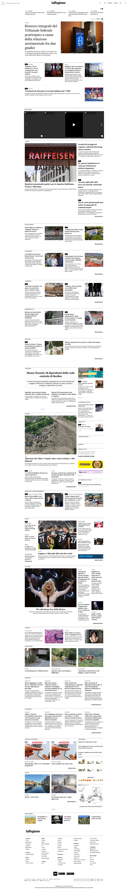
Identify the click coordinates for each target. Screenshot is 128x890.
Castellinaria (60, 851)
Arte (43, 863)
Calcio (43, 842)
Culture (44, 861)
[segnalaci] (105, 3)
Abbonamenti (27, 879)
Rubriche (76, 843)
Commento (60, 859)
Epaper (115, 3)
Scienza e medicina (94, 840)
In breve (92, 861)
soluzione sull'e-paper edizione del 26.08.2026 (90, 806)
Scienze (60, 844)
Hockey (43, 840)
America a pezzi (29, 863)
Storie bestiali (77, 850)
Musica (59, 847)
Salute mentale (77, 861)
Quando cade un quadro (79, 859)
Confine (27, 859)
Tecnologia (76, 849)
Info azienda (93, 863)
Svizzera (27, 852)
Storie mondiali (45, 853)
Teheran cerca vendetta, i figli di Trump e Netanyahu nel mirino (35, 13)
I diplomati (76, 858)
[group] (35, 14)
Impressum (39, 879)
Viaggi (75, 847)
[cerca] (99, 3)
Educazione (93, 842)
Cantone (27, 838)
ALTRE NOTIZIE (70, 406)
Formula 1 (44, 849)
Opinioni (60, 857)
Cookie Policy (36, 880)
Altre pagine (93, 855)
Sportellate (44, 855)
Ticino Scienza (93, 838)
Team (91, 864)
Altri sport (44, 851)
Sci (42, 845)
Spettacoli (60, 838)
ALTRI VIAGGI (71, 801)
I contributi (60, 864)
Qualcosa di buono (94, 844)
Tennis (43, 847)
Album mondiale (45, 858)
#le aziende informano (95, 852)
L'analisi (59, 861)
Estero (27, 857)
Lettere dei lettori (78, 838)
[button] (102, 124)
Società (59, 845)
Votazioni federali (29, 854)
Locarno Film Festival (63, 849)
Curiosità (76, 852)
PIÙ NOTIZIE (98, 216)
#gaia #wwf (93, 849)
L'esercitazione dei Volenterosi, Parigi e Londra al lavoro (99, 13)
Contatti (43, 879)
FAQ (47, 879)
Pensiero (60, 842)
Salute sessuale (77, 863)
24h (91, 857)
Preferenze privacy (45, 880)
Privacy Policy (29, 880)
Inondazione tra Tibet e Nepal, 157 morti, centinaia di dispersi (56, 13)
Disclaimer (33, 879)
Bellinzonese (28, 842)
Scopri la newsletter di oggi (86, 456)
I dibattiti (76, 840)
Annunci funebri (57, 879)
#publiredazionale (94, 850)
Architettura (76, 854)
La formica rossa (62, 863)
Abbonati (110, 3)
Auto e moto (77, 856)
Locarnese (28, 844)
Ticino (26, 840)
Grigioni (27, 849)
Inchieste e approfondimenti (78, 845)
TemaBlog (92, 847)
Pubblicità (51, 879)
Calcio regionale (45, 844)
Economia (60, 854)
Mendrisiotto (28, 847)
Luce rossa (44, 856)
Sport (43, 838)
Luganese (27, 845)
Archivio (92, 859)
